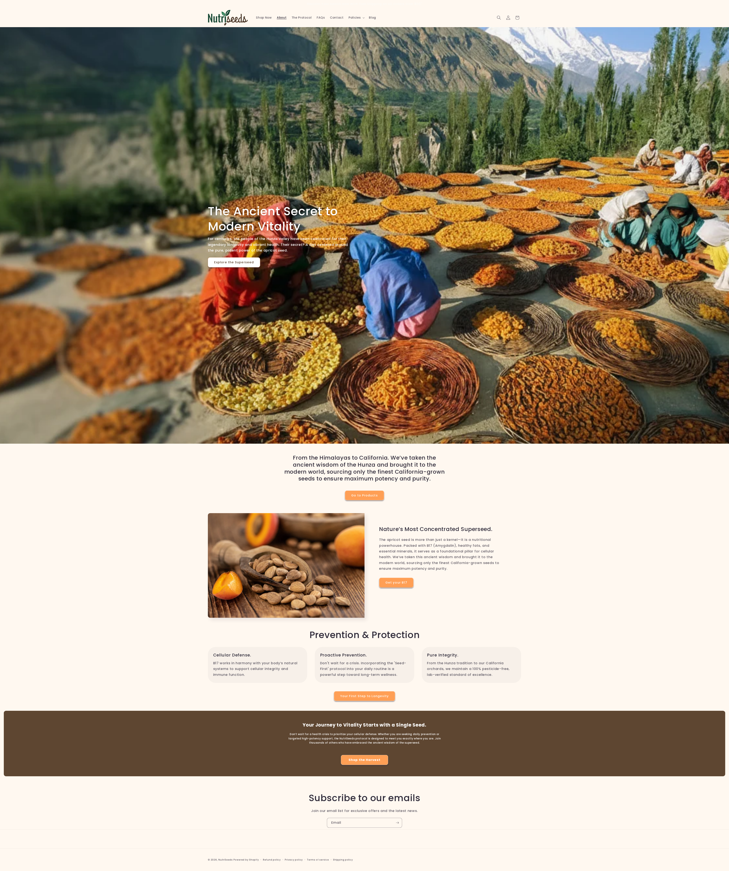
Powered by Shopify (246, 859)
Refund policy (272, 859)
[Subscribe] (397, 823)
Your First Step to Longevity (364, 696)
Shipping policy (343, 859)
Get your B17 (396, 582)
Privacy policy (294, 859)
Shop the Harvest (364, 760)
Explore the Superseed (234, 262)
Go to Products (364, 495)
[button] (356, 17)
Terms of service (318, 859)
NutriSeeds (225, 859)
